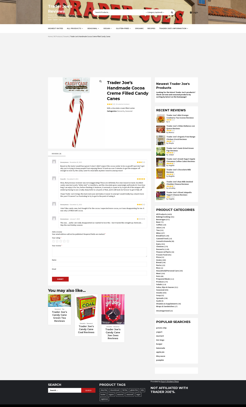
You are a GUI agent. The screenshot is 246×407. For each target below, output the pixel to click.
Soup (158, 295)
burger (159, 344)
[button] (100, 81)
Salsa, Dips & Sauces (165, 287)
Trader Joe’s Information (172, 28)
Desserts (66, 36)
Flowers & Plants (163, 252)
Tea (63, 309)
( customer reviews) (122, 104)
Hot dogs (160, 340)
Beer (158, 222)
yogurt (159, 332)
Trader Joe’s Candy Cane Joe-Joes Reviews (112, 334)
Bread (158, 262)
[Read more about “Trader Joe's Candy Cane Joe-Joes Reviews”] (113, 323)
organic (111, 394)
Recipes (151, 28)
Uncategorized (163, 310)
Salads (159, 284)
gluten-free (134, 390)
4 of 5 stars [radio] (64, 241)
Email (54, 269)
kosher (103, 394)
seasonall (129, 394)
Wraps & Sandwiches (165, 306)
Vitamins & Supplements (167, 303)
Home (50, 36)
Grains (159, 260)
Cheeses (160, 246)
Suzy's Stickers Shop (170, 381)
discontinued (114, 390)
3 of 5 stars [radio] (60, 241)
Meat (158, 273)
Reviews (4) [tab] (56, 153)
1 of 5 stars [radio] (53, 241)
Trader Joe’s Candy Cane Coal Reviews (86, 329)
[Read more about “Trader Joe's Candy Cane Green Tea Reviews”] (59, 305)
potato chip (161, 328)
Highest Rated (55, 28)
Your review (57, 245)
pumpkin (160, 360)
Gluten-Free (122, 28)
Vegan (106, 28)
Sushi (158, 301)
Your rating (56, 238)
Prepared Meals (163, 279)
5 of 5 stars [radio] (67, 241)
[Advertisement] (124, 58)
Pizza (158, 257)
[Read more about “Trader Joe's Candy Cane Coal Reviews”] (86, 320)
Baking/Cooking (163, 217)
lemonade (160, 348)
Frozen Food (161, 255)
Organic (139, 28)
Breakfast (160, 235)
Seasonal (92, 28)
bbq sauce (160, 356)
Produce (160, 281)
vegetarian (104, 399)
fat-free (124, 390)
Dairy (158, 244)
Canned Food (162, 238)
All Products (74, 28)
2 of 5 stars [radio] (57, 241)
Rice (158, 268)
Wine (158, 233)
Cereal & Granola (163, 241)
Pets (158, 276)
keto (142, 390)
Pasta (158, 265)
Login (195, 12)
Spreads (159, 298)
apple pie (160, 352)
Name (54, 260)
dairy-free (104, 390)
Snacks (159, 292)
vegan (138, 394)
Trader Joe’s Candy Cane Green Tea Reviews (59, 316)
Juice (158, 227)
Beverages (161, 219)
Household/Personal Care (167, 271)
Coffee (159, 224)
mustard (160, 336)
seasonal (120, 394)
